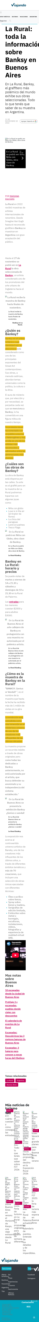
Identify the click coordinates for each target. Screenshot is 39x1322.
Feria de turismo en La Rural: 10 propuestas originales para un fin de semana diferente (20, 1225)
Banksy (9, 275)
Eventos (10, 1111)
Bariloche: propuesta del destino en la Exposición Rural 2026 (28, 1164)
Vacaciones (24, 16)
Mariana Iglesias (12, 197)
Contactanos (28, 1302)
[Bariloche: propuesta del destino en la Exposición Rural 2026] (26, 1131)
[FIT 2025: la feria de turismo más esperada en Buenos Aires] (34, 1185)
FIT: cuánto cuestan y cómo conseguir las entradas (10, 1125)
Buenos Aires (12, 1085)
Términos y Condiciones (6, 1319)
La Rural (10, 1080)
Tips (3, 1291)
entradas (14, 601)
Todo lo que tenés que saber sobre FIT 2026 (17, 1158)
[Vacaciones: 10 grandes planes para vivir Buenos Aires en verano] (34, 1122)
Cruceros (11, 1285)
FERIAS (35, 1190)
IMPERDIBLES (11, 1202)
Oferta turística (5, 1275)
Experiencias (13, 1282)
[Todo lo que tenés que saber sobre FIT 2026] (17, 1128)
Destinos (15, 16)
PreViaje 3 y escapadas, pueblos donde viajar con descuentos (13, 1008)
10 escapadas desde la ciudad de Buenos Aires (15, 993)
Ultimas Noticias (11, 1294)
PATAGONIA (28, 1149)
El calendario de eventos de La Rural (13, 1024)
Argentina (33, 16)
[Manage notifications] (34, 1317)
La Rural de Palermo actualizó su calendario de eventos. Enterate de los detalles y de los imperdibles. (29, 1232)
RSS (28, 1306)
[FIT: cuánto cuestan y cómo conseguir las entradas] (8, 1112)
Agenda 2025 (29, 1207)
